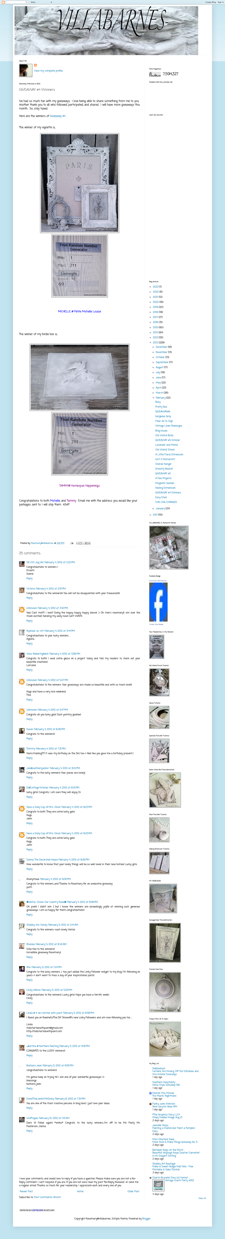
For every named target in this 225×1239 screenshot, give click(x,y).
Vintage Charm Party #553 (179, 1180)
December (162, 347)
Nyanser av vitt (35, 631)
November (162, 352)
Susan (29, 729)
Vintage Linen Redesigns (168, 426)
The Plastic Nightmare (164, 1096)
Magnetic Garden (164, 483)
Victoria (30, 589)
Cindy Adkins (33, 990)
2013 (156, 338)
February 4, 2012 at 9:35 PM (55, 879)
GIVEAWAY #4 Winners (168, 493)
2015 (156, 327)
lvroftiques (32, 1118)
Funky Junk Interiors (163, 1104)
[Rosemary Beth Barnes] (158, 621)
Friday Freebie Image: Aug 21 (167, 1117)
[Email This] (77, 543)
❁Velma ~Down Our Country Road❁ (46, 902)
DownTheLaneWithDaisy (40, 1099)
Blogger (146, 1219)
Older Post (133, 1191)
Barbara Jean (34, 1066)
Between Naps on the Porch (167, 1150)
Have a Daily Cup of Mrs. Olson (43, 807)
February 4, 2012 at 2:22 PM (60, 562)
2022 (156, 292)
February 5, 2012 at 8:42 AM (51, 944)
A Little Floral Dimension (169, 455)
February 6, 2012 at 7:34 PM (70, 1099)
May (158, 383)
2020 (156, 302)
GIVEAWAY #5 (163, 474)
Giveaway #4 (57, 116)
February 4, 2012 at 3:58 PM (64, 654)
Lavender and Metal (166, 445)
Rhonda (30, 944)
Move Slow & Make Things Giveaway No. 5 (174, 1142)
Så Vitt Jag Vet (35, 562)
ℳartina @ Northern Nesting (42, 1046)
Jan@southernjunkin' (37, 768)
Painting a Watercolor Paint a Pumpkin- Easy (174, 1129)
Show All (202, 1198)
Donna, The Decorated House (42, 860)
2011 (155, 515)
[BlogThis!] (80, 543)
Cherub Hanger (163, 464)
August (160, 367)
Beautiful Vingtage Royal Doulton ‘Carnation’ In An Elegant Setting (176, 1154)
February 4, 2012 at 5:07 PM (53, 680)
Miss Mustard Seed (163, 1139)
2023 (156, 287)
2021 (156, 297)
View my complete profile (48, 71)
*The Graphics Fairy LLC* (166, 1115)
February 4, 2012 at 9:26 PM (74, 860)
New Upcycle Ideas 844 (164, 1106)
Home (80, 1191)
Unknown (31, 608)
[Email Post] (71, 543)
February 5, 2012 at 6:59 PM (78, 1013)
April (159, 388)
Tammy (30, 749)
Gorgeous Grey (163, 416)
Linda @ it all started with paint (44, 1013)
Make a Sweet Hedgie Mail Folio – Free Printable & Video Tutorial (172, 1168)
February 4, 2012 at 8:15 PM (64, 788)
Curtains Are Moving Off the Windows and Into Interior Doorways (175, 1073)
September (162, 362)
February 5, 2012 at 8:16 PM (74, 1046)
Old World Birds (164, 435)
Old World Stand (164, 450)
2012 (156, 343)
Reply (29, 578)
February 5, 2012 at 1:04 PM (47, 967)
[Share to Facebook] (86, 543)
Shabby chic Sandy (36, 925)
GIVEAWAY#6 (162, 412)
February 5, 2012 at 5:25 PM (57, 990)
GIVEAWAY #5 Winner (167, 440)
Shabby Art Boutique (163, 1164)
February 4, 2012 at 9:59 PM (82, 902)
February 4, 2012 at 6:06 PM (49, 729)
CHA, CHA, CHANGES (166, 502)
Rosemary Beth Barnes (158, 581)
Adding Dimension (165, 488)
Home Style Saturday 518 (166, 1085)
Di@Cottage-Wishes (37, 788)
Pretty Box (161, 407)
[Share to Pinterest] (89, 543)
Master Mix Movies (163, 1093)
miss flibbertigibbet (37, 654)
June (159, 378)
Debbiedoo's (158, 1068)
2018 (156, 312)
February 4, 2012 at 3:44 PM (60, 631)
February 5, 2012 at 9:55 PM (58, 1066)
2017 (156, 317)
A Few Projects (163, 478)
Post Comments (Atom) (47, 1197)
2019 (156, 307)
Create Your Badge (156, 624)
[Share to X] (83, 543)
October (160, 357)
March (160, 393)
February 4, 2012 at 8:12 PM (65, 768)
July (158, 372)
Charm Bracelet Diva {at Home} (170, 1178)
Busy (158, 402)
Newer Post (26, 1191)
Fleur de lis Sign (164, 421)
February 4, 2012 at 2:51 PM (51, 589)
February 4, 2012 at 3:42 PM (53, 608)
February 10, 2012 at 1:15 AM (54, 1118)
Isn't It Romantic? (165, 459)
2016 (156, 322)
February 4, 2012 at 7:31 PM (51, 749)
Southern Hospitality (163, 1082)
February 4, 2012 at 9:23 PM (77, 807)
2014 (156, 332)
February (161, 398)
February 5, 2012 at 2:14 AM (63, 925)
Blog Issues (161, 431)
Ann (28, 967)
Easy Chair (161, 497)
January (161, 509)
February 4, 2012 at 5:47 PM (53, 710)
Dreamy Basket (164, 469)
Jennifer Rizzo (160, 1125)
